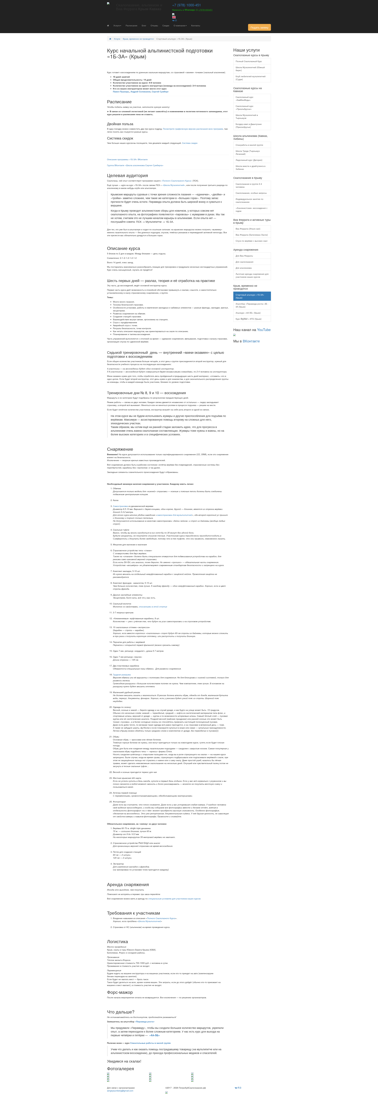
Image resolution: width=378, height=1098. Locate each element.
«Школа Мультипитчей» (173, 185)
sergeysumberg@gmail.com (120, 1090)
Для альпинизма (244, 267)
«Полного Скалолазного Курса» (176, 180)
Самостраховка (120, 506)
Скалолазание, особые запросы (251, 192)
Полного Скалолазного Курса (161, 918)
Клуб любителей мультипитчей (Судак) (250, 78)
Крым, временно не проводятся (138, 38)
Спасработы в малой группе (249, 144)
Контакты (195, 25)
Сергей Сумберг (160, 91)
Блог (144, 25)
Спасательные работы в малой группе (150, 1042)
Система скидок (189, 142)
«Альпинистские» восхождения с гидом (251, 209)
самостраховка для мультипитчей (174, 514)
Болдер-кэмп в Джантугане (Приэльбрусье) (249, 125)
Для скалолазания (244, 261)
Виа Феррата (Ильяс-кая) (248, 228)
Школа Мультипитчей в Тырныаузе (247, 116)
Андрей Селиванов (141, 91)
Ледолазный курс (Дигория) (249, 159)
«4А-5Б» (154, 1035)
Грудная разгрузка (122, 674)
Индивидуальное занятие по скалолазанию (249, 200)
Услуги (116, 25)
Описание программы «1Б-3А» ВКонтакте (127, 159)
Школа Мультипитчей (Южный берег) (250, 69)
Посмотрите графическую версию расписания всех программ (193, 128)
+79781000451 (205, 9)
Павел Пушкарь (121, 91)
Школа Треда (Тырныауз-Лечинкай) (248, 152)
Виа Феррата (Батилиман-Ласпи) (252, 234)
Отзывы (154, 25)
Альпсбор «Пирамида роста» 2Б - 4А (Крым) (252, 305)
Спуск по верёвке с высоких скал (251, 240)
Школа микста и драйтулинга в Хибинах (250, 167)
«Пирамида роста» (145, 1021)
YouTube (264, 329)
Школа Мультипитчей (149, 921)
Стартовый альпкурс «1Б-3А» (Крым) (250, 296)
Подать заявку (259, 27)
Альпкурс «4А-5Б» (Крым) (248, 312)
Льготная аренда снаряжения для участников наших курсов (252, 275)
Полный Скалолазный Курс (249, 61)
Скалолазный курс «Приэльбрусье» (244, 107)
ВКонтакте (251, 340)
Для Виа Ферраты (244, 255)
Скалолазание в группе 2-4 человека (249, 185)
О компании (179, 25)
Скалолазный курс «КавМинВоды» (244, 98)
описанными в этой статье (153, 606)
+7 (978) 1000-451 (186, 4)
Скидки (165, 25)
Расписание (131, 25)
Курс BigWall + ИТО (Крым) (248, 318)
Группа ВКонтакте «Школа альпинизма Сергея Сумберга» (135, 165)
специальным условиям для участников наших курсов (174, 898)
